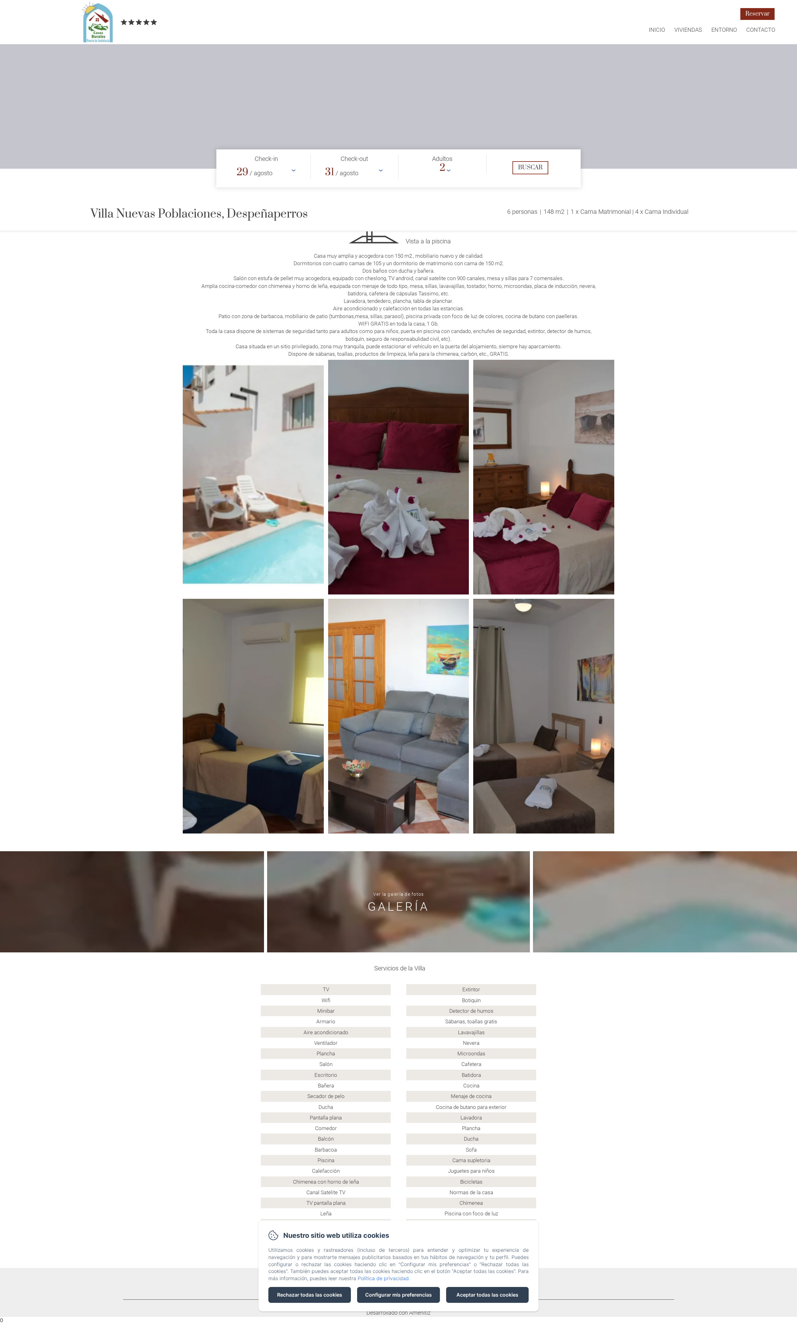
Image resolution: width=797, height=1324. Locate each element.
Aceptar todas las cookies (487, 1295)
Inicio (657, 29)
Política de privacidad (383, 1278)
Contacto (760, 29)
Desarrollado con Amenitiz (398, 1312)
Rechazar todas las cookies (309, 1295)
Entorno (724, 29)
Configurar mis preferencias (398, 1295)
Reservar (757, 14)
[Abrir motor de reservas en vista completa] (398, 168)
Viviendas (688, 29)
